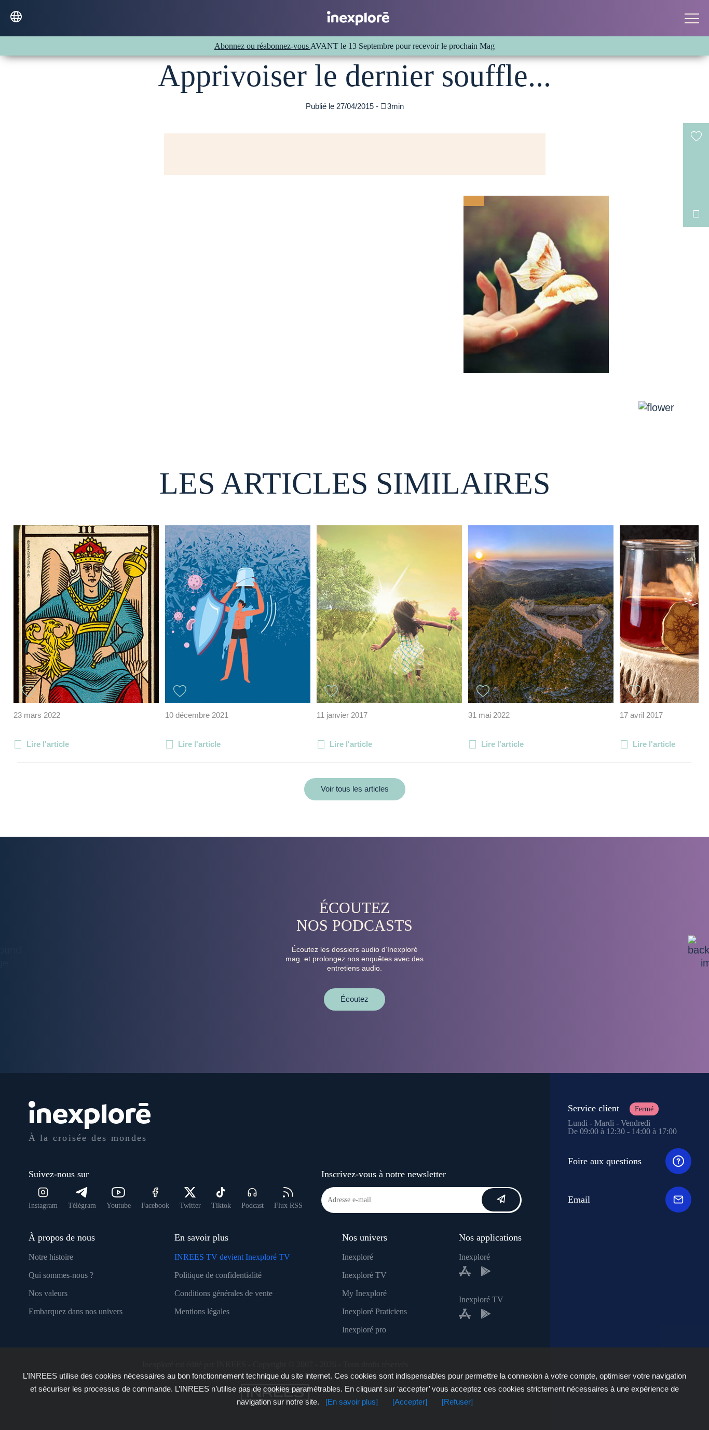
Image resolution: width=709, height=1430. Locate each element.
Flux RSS (288, 1205)
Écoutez (354, 999)
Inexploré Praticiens (374, 1311)
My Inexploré (364, 1293)
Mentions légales (201, 1311)
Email (579, 1199)
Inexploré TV (364, 1275)
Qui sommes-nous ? (61, 1275)
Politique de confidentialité (218, 1275)
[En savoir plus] (351, 1401)
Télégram (82, 1205)
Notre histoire (51, 1256)
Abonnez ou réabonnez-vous (262, 46)
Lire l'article (47, 744)
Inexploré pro (364, 1329)
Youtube (118, 1205)
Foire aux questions (605, 1161)
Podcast (252, 1205)
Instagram (43, 1205)
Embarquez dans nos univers (75, 1311)
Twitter (190, 1205)
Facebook (155, 1205)
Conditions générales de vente (223, 1293)
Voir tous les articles (355, 788)
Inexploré (357, 1256)
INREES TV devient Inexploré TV (232, 1256)
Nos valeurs (48, 1293)
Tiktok (221, 1205)
